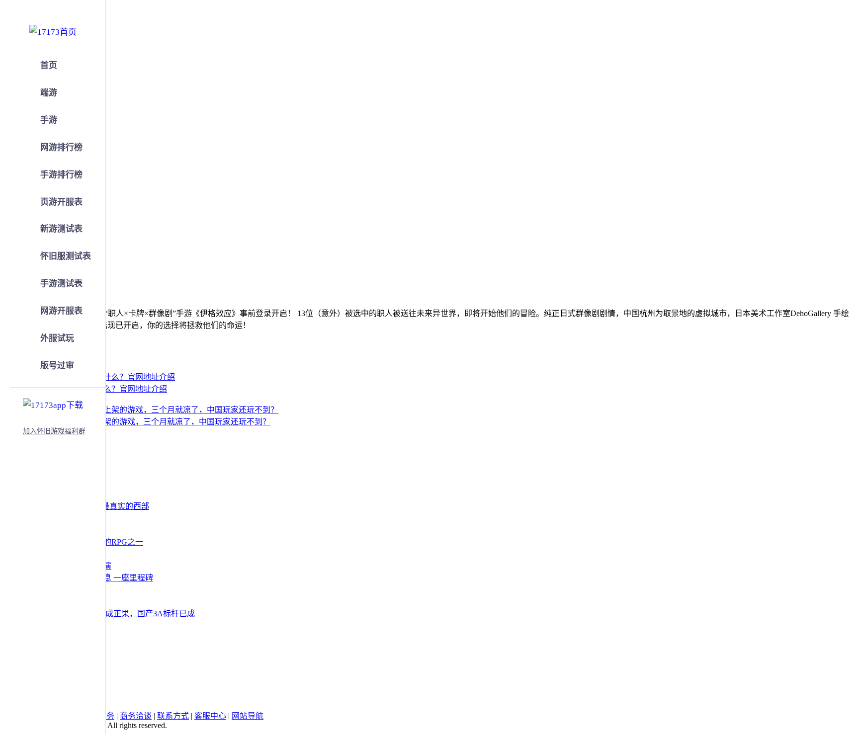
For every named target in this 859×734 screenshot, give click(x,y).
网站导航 (247, 716)
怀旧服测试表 (65, 256)
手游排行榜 (61, 174)
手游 (48, 120)
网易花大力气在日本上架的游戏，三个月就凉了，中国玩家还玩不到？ (147, 421)
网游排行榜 (61, 147)
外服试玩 (57, 338)
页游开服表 (61, 202)
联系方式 (173, 716)
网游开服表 (61, 311)
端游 (48, 92)
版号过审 (57, 365)
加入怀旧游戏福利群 (54, 431)
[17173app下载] (53, 403)
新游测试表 (61, 229)
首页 (48, 65)
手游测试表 (61, 283)
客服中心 (210, 716)
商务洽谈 (136, 716)
